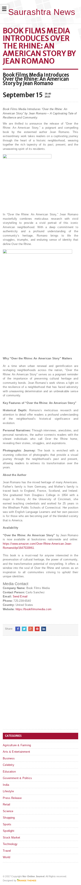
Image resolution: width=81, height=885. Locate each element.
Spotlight (8, 830)
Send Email (20, 596)
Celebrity (8, 765)
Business (9, 758)
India (6, 784)
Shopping (9, 817)
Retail (6, 804)
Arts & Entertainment (16, 751)
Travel (7, 850)
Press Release (12, 798)
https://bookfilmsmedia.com (33, 609)
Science (8, 811)
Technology (10, 844)
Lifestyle (8, 791)
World (6, 857)
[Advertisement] (40, 686)
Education (9, 771)
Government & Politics (17, 778)
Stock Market (11, 837)
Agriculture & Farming (17, 745)
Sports (7, 824)
